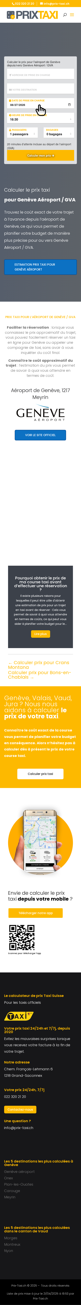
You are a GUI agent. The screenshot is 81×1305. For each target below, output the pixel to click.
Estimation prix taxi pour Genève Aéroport (35, 267)
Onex (8, 1178)
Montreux (12, 1244)
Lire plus (40, 634)
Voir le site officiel (40, 435)
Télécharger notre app (35, 913)
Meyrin (9, 1197)
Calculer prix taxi (40, 774)
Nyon (8, 1250)
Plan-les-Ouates (18, 1184)
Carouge (12, 1190)
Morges (10, 1238)
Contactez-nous (20, 1109)
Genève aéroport (19, 1171)
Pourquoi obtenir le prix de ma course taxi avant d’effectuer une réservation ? (40, 584)
